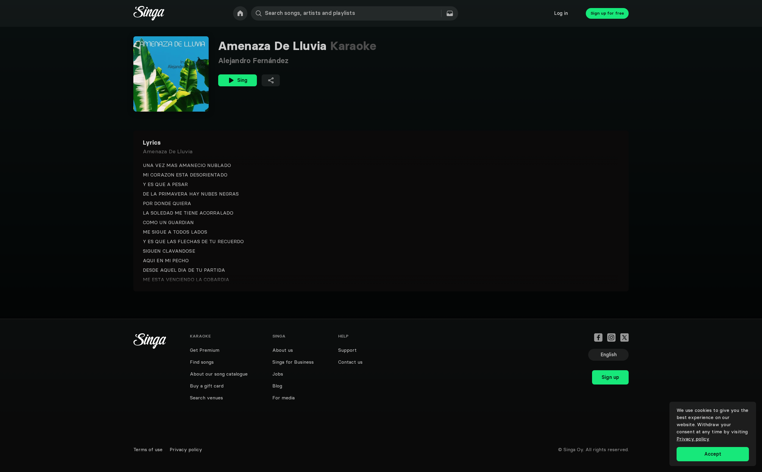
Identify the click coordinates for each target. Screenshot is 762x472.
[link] (240, 13)
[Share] (271, 80)
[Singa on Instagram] (611, 337)
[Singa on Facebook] (598, 337)
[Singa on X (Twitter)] (624, 337)
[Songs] (450, 13)
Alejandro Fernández (253, 60)
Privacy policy (693, 439)
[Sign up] (610, 364)
